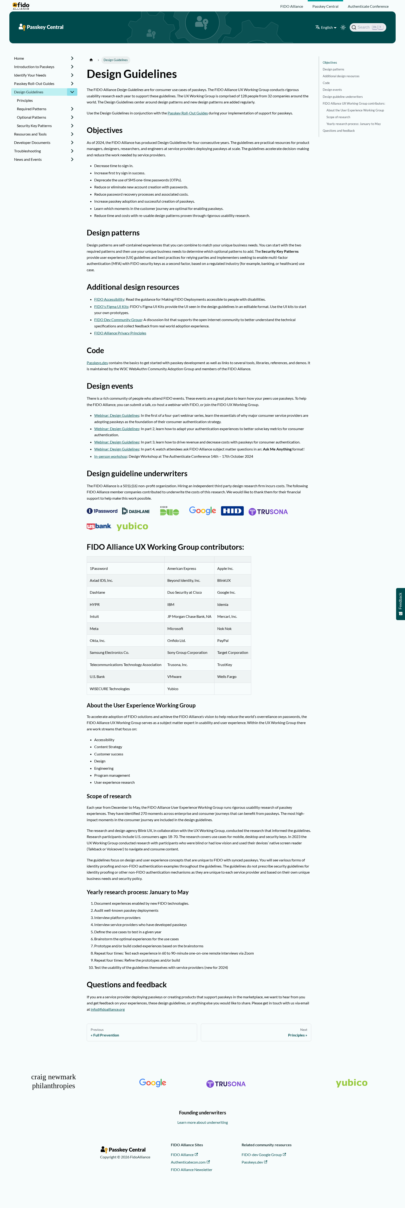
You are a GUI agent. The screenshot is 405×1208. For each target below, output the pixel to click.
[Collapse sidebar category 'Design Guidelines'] (72, 92)
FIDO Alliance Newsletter (191, 1169)
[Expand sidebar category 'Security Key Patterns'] (72, 125)
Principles (25, 100)
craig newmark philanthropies (53, 1081)
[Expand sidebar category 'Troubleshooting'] (72, 151)
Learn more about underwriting (202, 1122)
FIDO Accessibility (109, 299)
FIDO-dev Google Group (262, 1154)
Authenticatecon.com (188, 1162)
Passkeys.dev (97, 362)
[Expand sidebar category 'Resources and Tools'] (72, 134)
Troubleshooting (27, 151)
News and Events (28, 159)
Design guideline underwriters (343, 97)
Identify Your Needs (30, 75)
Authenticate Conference (368, 6)
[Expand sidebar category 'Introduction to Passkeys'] (72, 66)
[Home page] (91, 60)
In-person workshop (110, 456)
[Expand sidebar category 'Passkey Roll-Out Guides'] (72, 83)
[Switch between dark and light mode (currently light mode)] (343, 27)
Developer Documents (32, 142)
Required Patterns (31, 108)
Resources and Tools (30, 134)
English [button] (327, 27)
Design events (332, 90)
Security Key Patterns (34, 125)
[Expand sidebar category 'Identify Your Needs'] (72, 75)
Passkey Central (325, 6)
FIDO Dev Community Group (118, 319)
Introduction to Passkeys (34, 66)
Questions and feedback (339, 130)
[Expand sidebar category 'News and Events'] (72, 159)
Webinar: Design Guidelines (116, 415)
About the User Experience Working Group (355, 110)
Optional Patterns (31, 117)
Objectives (330, 62)
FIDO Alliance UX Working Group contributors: (354, 103)
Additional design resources (341, 76)
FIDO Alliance (291, 6)
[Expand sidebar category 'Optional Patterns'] (72, 117)
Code (326, 83)
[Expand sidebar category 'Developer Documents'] (72, 142)
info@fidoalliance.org (108, 1009)
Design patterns (333, 69)
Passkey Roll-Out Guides (34, 83)
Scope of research (338, 117)
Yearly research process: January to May (353, 124)
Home (19, 58)
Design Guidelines (28, 92)
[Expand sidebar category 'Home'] (72, 58)
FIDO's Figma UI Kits (111, 306)
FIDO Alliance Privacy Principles (120, 333)
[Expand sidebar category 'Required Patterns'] (72, 109)
